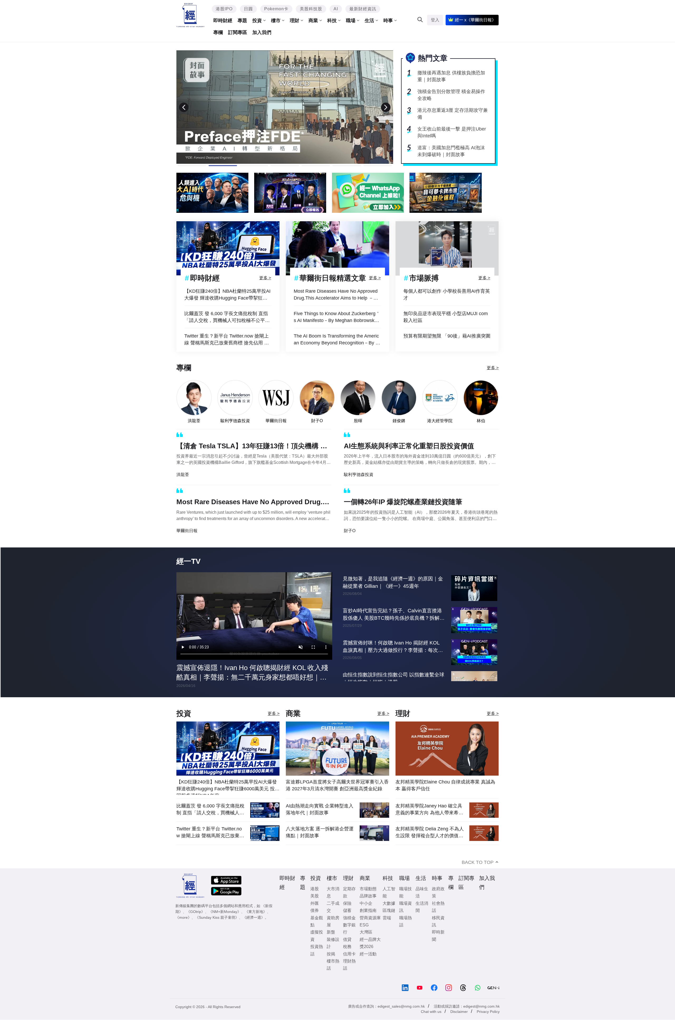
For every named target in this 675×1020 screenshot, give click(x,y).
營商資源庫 (370, 918)
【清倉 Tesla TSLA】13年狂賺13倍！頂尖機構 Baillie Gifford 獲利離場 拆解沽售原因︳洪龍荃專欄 (253, 447)
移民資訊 (438, 921)
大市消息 (333, 892)
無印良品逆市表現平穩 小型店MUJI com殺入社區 (445, 317)
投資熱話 (316, 950)
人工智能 (389, 892)
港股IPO (224, 9)
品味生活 (422, 892)
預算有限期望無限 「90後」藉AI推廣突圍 (446, 336)
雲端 (387, 918)
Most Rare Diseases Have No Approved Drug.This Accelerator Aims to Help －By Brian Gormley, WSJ (336, 294)
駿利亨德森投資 (235, 420)
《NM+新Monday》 (225, 912)
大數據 (389, 903)
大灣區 (366, 932)
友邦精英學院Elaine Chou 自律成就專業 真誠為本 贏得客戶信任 (445, 785)
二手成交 (333, 907)
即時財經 (222, 20)
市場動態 (368, 889)
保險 (347, 903)
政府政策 (438, 892)
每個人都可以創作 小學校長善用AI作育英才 (446, 294)
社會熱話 (438, 907)
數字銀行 (349, 928)
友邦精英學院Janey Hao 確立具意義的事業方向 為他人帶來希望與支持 (429, 809)
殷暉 (358, 420)
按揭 (331, 954)
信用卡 (349, 954)
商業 (313, 20)
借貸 (347, 939)
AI (336, 9)
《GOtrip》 (195, 912)
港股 (314, 889)
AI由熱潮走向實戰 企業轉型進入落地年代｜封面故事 (319, 809)
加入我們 (261, 32)
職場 (350, 20)
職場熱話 (405, 921)
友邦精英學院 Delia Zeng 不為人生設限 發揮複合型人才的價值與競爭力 (430, 832)
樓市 (276, 20)
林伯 (481, 420)
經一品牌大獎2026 (370, 943)
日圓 (248, 9)
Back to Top (478, 862)
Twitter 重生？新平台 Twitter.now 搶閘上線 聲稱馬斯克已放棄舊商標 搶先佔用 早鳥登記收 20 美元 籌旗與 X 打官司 (226, 339)
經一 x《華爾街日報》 (475, 20)
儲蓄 (347, 910)
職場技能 (405, 892)
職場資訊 (405, 907)
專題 (242, 20)
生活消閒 (422, 907)
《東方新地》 (256, 912)
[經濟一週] (190, 15)
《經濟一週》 (254, 917)
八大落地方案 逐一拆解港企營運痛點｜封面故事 (320, 832)
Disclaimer (459, 1011)
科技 (332, 20)
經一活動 (368, 954)
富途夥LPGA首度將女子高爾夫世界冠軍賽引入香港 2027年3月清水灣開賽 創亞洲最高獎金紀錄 (337, 785)
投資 (257, 20)
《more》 (183, 917)
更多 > (265, 278)
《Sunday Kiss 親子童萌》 (217, 917)
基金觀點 (316, 921)
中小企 (366, 903)
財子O (317, 420)
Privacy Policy (488, 1011)
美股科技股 (311, 9)
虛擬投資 (316, 935)
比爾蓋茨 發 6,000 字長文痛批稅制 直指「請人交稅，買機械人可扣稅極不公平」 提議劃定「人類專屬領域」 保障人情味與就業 (227, 317)
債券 (314, 910)
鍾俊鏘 (399, 420)
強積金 (349, 918)
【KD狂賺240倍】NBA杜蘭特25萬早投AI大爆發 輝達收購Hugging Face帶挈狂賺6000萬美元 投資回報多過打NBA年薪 (227, 294)
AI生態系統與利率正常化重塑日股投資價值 (409, 446)
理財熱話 (349, 964)
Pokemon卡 (276, 9)
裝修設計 (333, 943)
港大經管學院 (439, 420)
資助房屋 (333, 921)
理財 (294, 20)
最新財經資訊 (362, 9)
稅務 (347, 946)
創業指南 (368, 910)
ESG (364, 925)
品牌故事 (368, 896)
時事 (388, 20)
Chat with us (431, 1011)
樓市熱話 (333, 964)
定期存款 (349, 892)
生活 (369, 20)
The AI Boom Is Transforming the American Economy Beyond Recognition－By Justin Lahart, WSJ (337, 339)
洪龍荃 (194, 420)
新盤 (331, 932)
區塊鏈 (389, 910)
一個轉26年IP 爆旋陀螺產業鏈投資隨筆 (403, 502)
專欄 (218, 32)
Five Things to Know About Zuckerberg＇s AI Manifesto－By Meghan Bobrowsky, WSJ (337, 317)
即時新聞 (438, 935)
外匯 (314, 903)
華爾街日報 (276, 420)
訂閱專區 (237, 32)
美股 (314, 896)
